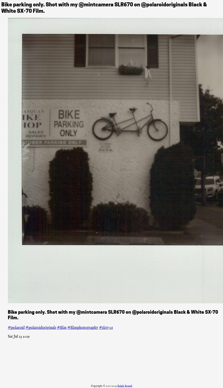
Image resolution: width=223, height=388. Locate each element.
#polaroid (16, 327)
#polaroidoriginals (40, 327)
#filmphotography (82, 327)
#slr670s (106, 327)
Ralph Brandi (124, 386)
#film (62, 327)
